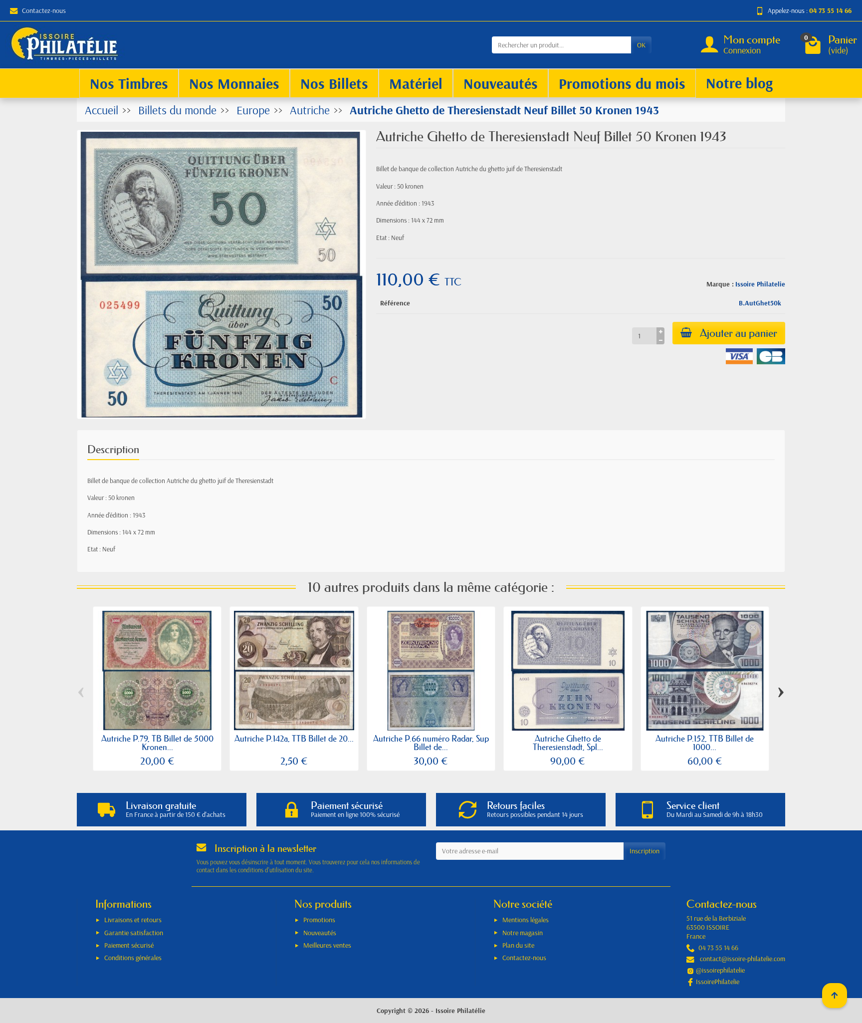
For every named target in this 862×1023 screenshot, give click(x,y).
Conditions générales (133, 957)
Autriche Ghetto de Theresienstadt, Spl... (568, 742)
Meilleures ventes (327, 945)
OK (641, 44)
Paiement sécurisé (129, 945)
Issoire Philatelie (760, 283)
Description (113, 449)
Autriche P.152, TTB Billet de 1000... (704, 742)
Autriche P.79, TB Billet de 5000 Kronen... (157, 742)
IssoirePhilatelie (717, 981)
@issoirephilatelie (720, 970)
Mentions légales (525, 919)
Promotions (319, 919)
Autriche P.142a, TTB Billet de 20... (294, 738)
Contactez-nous (44, 10)
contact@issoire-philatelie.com (742, 958)
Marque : (720, 283)
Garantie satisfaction (133, 932)
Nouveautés (319, 932)
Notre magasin (522, 932)
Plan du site (518, 945)
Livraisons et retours (133, 919)
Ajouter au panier (738, 333)
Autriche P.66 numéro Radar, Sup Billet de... (431, 742)
